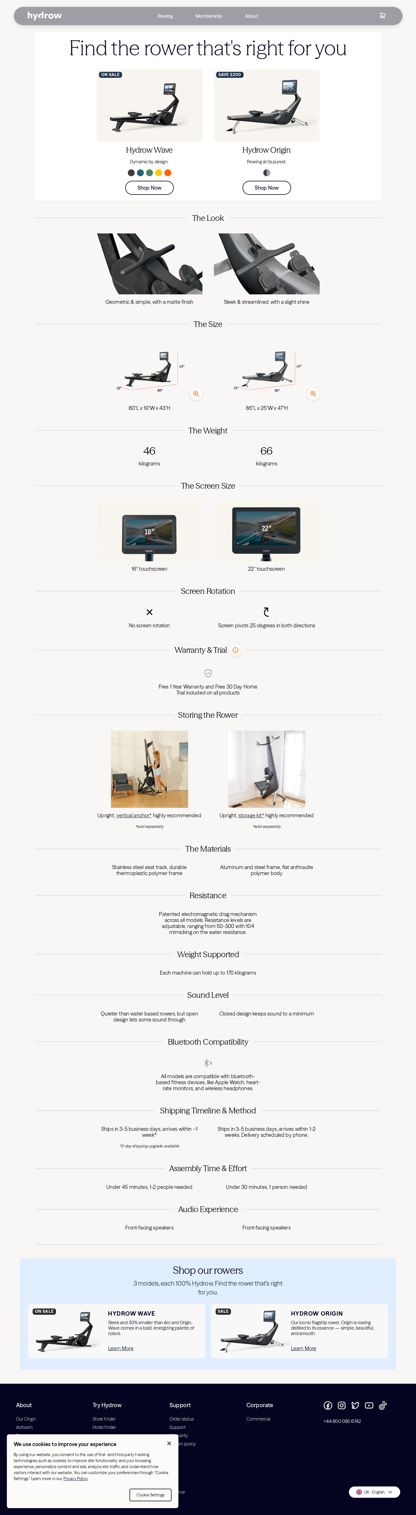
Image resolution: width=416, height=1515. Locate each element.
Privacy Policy (75, 1478)
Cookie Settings (150, 1495)
